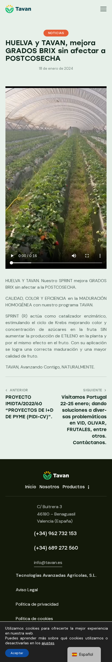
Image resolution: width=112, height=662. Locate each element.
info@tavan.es (48, 562)
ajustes (48, 642)
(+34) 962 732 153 (55, 533)
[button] (103, 9)
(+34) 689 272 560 (56, 548)
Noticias (56, 33)
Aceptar (17, 653)
